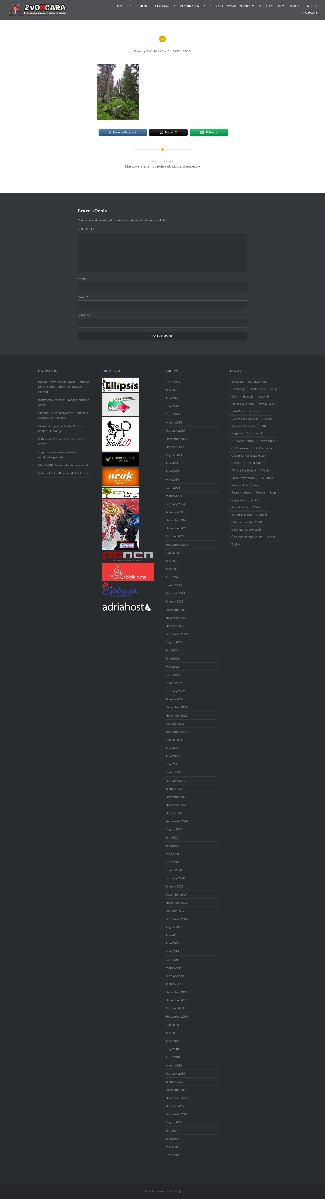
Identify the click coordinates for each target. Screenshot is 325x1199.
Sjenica (254, 500)
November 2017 (176, 1098)
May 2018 (172, 1049)
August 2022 (174, 642)
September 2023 (177, 544)
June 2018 (172, 1041)
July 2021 (172, 748)
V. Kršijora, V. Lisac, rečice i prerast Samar (61, 441)
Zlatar (257, 507)
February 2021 (175, 780)
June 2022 (172, 658)
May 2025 (172, 406)
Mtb (263, 426)
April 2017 (173, 1154)
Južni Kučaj (238, 411)
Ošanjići (236, 463)
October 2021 (175, 723)
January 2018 (174, 1081)
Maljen (267, 418)
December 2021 (176, 707)
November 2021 (176, 715)
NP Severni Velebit (243, 440)
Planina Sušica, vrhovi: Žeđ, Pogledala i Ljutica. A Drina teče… (64, 415)
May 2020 (172, 853)
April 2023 (173, 577)
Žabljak (235, 544)
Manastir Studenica (243, 426)
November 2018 (176, 1000)
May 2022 (172, 666)
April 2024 (173, 487)
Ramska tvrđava (241, 492)
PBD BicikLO (254, 463)
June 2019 (172, 943)
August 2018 (174, 1024)
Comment (86, 228)
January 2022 (174, 699)
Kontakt (309, 13)
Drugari (296, 6)
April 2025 (173, 414)
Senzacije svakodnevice (230, 6)
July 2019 (172, 935)
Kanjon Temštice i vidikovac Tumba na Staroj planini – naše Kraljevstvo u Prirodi (63, 386)
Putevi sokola (239, 485)
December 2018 (176, 992)
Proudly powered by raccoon (161, 1191)
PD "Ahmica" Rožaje (243, 470)
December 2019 (176, 894)
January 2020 (174, 886)
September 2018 (177, 1016)
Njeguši (258, 433)
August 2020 (174, 829)
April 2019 (173, 959)
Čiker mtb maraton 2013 (246, 522)
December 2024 (176, 438)
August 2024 (174, 455)
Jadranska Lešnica (242, 403)
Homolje (248, 396)
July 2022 (172, 650)
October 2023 (175, 536)
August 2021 (174, 739)
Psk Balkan (266, 477)
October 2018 (175, 1008)
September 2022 (177, 634)
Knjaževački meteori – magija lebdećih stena (63, 402)
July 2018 (172, 1032)
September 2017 (177, 1114)
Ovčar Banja (264, 448)
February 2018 (175, 1073)
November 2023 (176, 528)
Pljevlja (265, 470)
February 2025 (175, 430)
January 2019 (174, 984)
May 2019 (172, 951)
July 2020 (172, 837)
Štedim (271, 537)
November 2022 (176, 617)
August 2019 (174, 927)
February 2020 (175, 878)
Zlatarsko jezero (241, 514)
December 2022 (176, 609)
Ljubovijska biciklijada (244, 418)
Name (83, 278)
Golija (273, 389)
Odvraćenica (267, 440)
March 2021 (174, 772)
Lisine (253, 411)
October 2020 (175, 813)
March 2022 (174, 683)
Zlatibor (262, 514)
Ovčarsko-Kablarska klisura (248, 455)
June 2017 (172, 1138)
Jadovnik (263, 396)
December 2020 (176, 796)
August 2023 (174, 552)
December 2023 (176, 520)
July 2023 (172, 560)
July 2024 (172, 463)
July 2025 (172, 390)
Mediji (312, 6)
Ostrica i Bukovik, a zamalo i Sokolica (63, 473)
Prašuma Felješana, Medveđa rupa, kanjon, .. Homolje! (61, 428)
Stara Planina (239, 507)
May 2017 (172, 1146)
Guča (234, 396)
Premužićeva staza (243, 477)
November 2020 (176, 805)
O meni (141, 6)
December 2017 (176, 1089)
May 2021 (172, 764)
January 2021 (174, 788)
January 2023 (174, 601)
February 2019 (175, 975)
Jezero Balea (267, 403)
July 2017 (172, 1130)
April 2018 (173, 1057)
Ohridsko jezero (241, 448)
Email (83, 297)
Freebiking (238, 389)
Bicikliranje (162, 6)
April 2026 (173, 381)
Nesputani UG (270, 6)
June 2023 (172, 569)
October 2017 (175, 1106)
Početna (124, 6)
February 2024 (175, 504)
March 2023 (174, 585)
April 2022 (173, 674)
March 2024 (174, 495)
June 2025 (172, 398)
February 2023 (175, 593)
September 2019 (177, 919)
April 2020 (173, 862)
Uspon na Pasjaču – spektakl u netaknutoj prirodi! (58, 454)
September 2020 (177, 821)
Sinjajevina (238, 500)
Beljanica (237, 381)
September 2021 (177, 731)
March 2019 (174, 967)
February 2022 (175, 691)
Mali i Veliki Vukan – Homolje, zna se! (63, 465)
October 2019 (175, 910)
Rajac (256, 485)
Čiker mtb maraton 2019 (246, 537)
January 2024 (174, 512)
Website (84, 315)
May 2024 (172, 479)
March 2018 (174, 1065)
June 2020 (172, 845)
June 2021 (172, 756)
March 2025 (174, 422)
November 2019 (176, 902)
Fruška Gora (257, 389)
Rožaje (260, 492)
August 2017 (174, 1122)
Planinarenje (191, 6)
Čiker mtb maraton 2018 (246, 529)
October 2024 (175, 447)
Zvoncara (155, 51)
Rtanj (273, 492)
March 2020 (174, 870)
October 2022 (175, 626)
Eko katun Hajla (257, 381)
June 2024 (172, 471)
